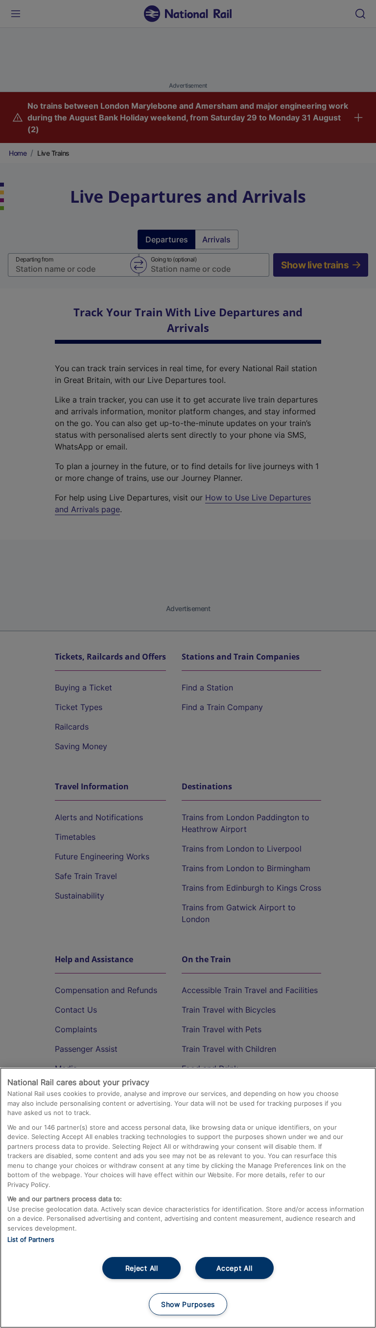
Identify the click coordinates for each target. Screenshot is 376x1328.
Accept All (234, 1268)
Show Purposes (188, 1304)
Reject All (141, 1268)
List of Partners (30, 1239)
